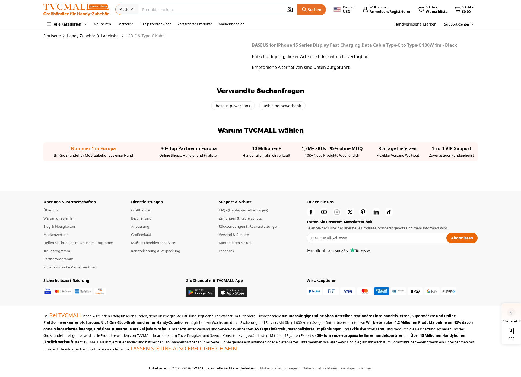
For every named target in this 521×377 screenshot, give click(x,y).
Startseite (52, 35)
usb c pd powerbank (282, 105)
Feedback (226, 250)
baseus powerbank (233, 105)
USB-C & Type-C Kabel (146, 36)
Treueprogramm (56, 250)
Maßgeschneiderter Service (153, 242)
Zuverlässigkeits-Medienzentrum (69, 267)
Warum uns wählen (59, 218)
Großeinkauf (141, 234)
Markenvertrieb (56, 234)
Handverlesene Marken (415, 24)
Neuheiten (102, 23)
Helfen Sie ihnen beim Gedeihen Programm (78, 242)
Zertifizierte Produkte (195, 23)
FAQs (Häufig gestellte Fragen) (243, 210)
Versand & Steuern (234, 234)
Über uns (50, 210)
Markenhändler (231, 23)
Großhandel (140, 210)
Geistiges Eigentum (356, 368)
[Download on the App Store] (232, 292)
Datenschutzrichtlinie (320, 368)
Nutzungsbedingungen (279, 368)
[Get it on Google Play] (200, 292)
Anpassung (140, 226)
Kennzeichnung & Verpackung (155, 250)
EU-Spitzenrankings (155, 23)
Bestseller (125, 23)
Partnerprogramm (58, 258)
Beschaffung (141, 218)
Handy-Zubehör (81, 36)
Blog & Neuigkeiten (59, 226)
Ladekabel (110, 36)
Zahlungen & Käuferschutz (240, 218)
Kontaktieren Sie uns (235, 242)
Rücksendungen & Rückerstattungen (249, 226)
